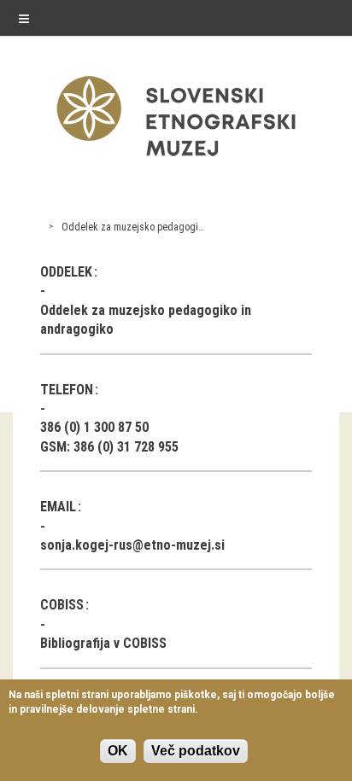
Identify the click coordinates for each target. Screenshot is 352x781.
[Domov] (176, 160)
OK (118, 750)
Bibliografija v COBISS (103, 643)
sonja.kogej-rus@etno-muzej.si (132, 545)
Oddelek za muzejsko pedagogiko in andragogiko (169, 227)
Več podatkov (195, 750)
